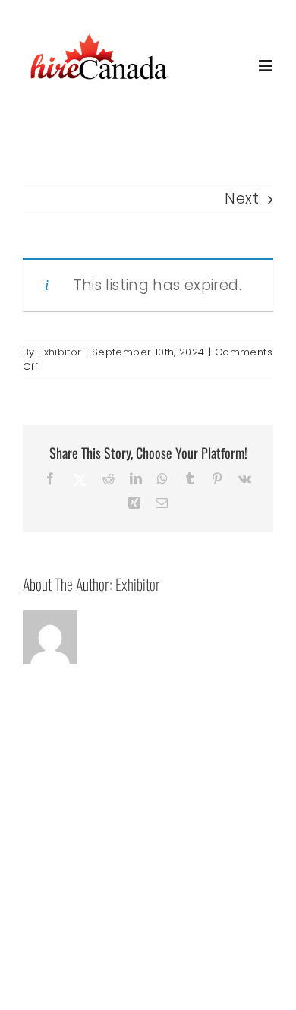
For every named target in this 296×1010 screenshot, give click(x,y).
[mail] (163, 912)
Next (242, 198)
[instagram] (132, 912)
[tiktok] (193, 912)
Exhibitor (59, 352)
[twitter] (101, 911)
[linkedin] (224, 912)
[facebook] (71, 912)
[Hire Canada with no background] (99, 35)
